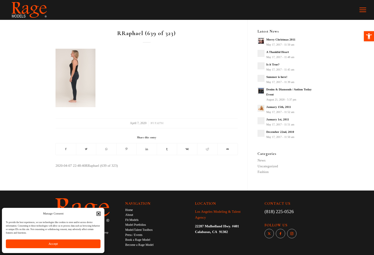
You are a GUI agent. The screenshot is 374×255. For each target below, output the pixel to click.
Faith (159, 123)
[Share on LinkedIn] (147, 149)
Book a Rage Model (137, 239)
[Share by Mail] (228, 149)
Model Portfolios (135, 224)
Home (129, 210)
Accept (53, 243)
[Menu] (365, 10)
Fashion (263, 172)
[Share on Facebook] (66, 149)
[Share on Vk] (187, 149)
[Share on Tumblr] (167, 149)
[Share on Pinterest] (126, 149)
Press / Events (133, 234)
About (129, 214)
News (262, 160)
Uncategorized (268, 166)
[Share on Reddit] (207, 149)
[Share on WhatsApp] (106, 149)
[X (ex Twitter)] (269, 233)
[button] (369, 36)
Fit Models (131, 219)
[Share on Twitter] (86, 149)
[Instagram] (291, 233)
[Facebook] (280, 233)
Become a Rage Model (139, 244)
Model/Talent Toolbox (139, 229)
